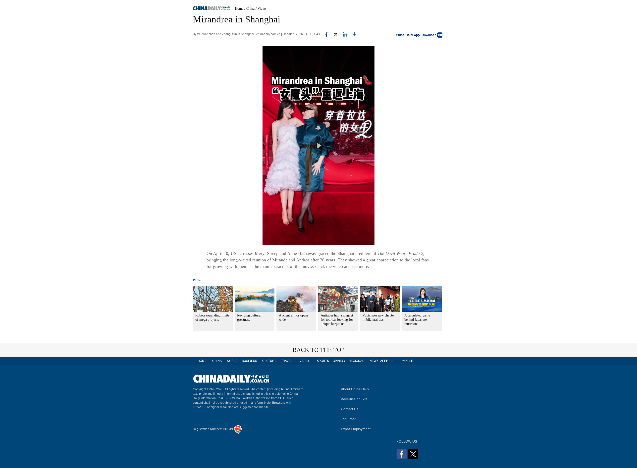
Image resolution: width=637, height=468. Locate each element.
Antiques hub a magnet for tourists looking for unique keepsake (337, 319)
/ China (249, 8)
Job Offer (348, 419)
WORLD (232, 361)
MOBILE (407, 361)
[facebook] (324, 34)
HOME (202, 361)
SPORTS (323, 361)
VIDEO (304, 361)
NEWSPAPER (379, 361)
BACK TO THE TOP (318, 350)
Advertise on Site (354, 399)
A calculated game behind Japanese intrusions (417, 319)
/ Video (261, 8)
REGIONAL (356, 361)
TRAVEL (286, 361)
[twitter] (333, 34)
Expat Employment (356, 429)
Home (239, 8)
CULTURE (269, 361)
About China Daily (355, 389)
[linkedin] (343, 34)
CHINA (217, 361)
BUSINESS (249, 361)
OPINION (339, 361)
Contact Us (349, 409)
